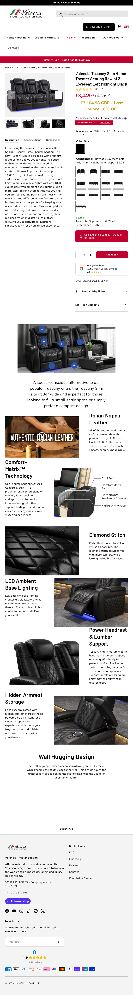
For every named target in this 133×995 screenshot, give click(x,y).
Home (8, 68)
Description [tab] (12, 139)
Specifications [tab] (32, 139)
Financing (75, 858)
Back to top (66, 828)
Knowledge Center (80, 878)
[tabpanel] (35, 186)
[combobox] (92, 14)
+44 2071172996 (16, 892)
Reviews (74, 865)
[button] (119, 25)
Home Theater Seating (24, 68)
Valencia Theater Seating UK (26, 983)
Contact (13, 47)
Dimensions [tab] (53, 139)
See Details (105, 122)
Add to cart (112, 254)
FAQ (71, 852)
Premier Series (45, 68)
